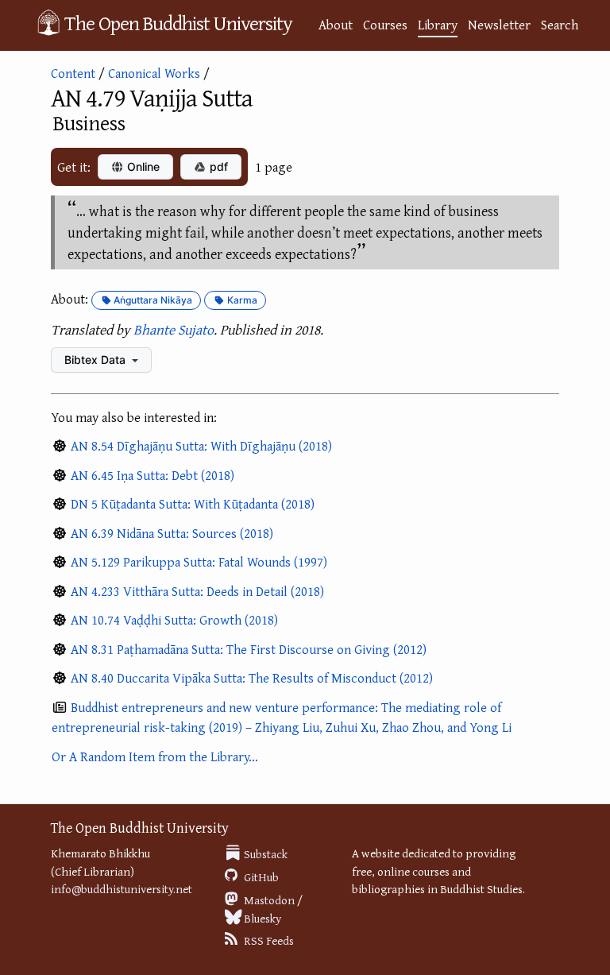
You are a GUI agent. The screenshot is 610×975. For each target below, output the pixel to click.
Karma (241, 300)
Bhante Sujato (173, 329)
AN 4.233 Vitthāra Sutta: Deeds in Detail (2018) (197, 591)
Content (73, 73)
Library (438, 24)
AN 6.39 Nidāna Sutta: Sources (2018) (172, 533)
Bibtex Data (96, 359)
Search (559, 24)
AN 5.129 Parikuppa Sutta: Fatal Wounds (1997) (199, 561)
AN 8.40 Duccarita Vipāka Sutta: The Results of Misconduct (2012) (252, 677)
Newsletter (499, 24)
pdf (217, 166)
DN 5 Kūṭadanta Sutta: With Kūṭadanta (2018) (193, 503)
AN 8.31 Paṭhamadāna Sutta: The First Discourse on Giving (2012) (249, 649)
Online (142, 166)
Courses (385, 24)
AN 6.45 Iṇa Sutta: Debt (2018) (152, 475)
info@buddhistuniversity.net (121, 888)
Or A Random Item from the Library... (155, 756)
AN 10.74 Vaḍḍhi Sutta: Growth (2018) (174, 619)
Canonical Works (154, 73)
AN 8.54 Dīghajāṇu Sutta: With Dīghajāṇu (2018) (201, 445)
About (336, 24)
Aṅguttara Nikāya (151, 300)
